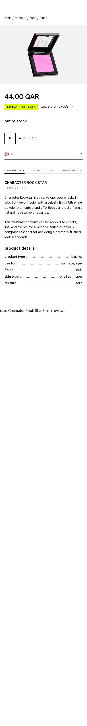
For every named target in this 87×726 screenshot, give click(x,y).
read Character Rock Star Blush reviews (32, 311)
